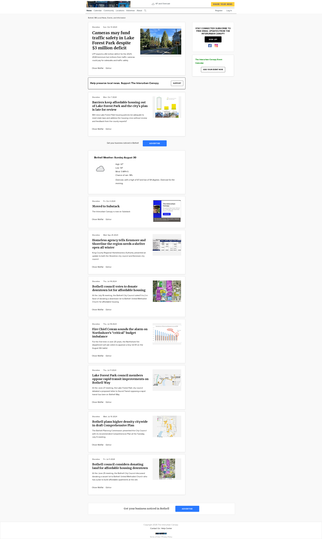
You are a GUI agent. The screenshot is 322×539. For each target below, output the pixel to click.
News (89, 10)
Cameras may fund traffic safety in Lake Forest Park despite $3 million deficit (113, 40)
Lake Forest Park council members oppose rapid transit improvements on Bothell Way (120, 378)
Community (109, 10)
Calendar (98, 10)
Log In (229, 10)
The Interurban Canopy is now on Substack (111, 211)
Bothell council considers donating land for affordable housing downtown (120, 466)
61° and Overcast (162, 4)
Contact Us (155, 528)
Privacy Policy (167, 537)
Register (219, 10)
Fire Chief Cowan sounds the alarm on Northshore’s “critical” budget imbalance (120, 332)
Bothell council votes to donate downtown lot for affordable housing (119, 288)
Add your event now (213, 69)
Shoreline (96, 27)
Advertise (130, 10)
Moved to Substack (106, 206)
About (139, 10)
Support (177, 83)
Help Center (166, 528)
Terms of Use (155, 537)
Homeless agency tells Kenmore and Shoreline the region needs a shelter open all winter (119, 243)
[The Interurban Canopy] (109, 4)
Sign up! (213, 39)
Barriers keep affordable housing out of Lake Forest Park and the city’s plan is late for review (120, 105)
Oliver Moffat (98, 68)
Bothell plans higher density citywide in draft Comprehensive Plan (120, 423)
